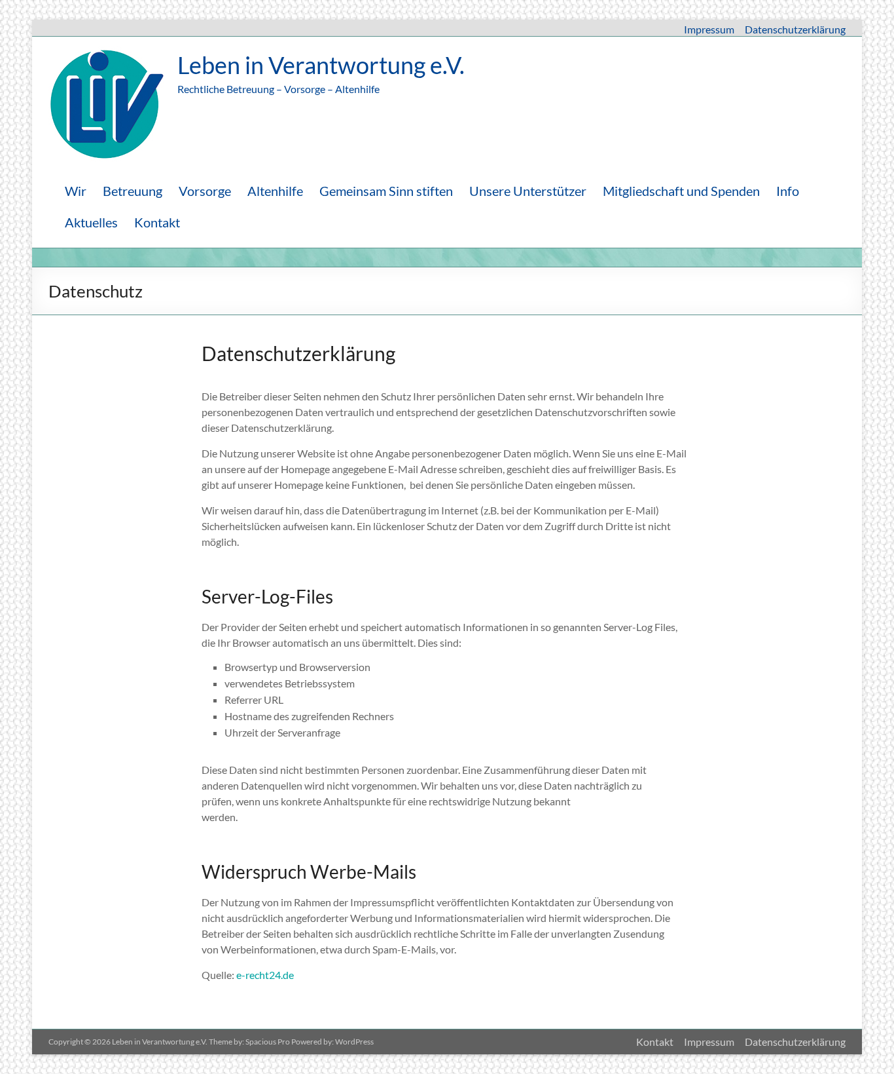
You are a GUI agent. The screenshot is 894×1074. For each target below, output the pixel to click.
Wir (75, 191)
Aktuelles (91, 222)
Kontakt (157, 222)
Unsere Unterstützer (527, 191)
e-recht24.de (265, 975)
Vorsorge (205, 191)
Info (787, 191)
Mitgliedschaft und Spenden (681, 191)
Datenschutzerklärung (795, 29)
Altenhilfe (275, 191)
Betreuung (132, 191)
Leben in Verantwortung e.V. (321, 64)
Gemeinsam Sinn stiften (386, 191)
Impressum (709, 29)
